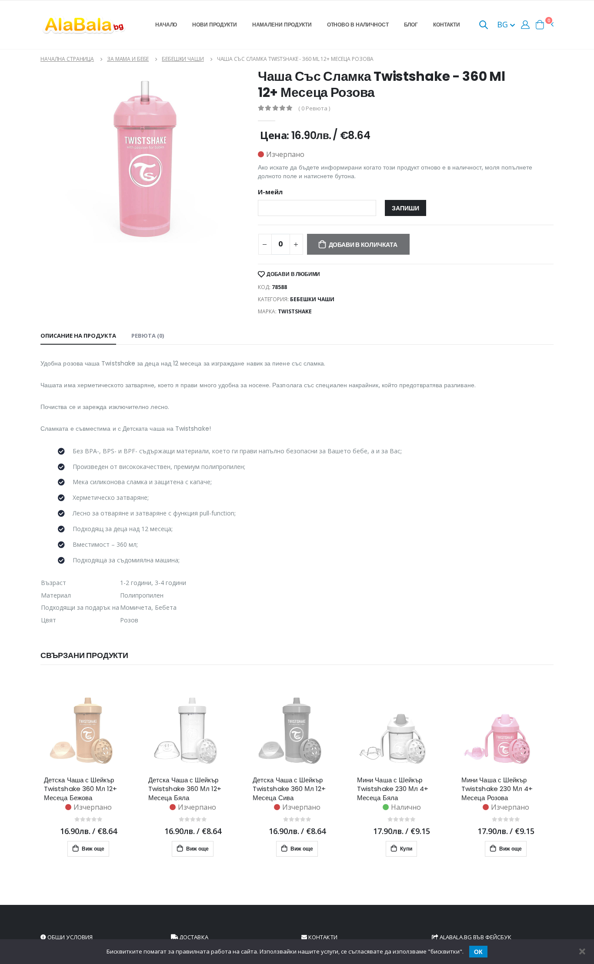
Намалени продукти (282, 24)
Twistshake (295, 311)
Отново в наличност (358, 24)
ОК (478, 951)
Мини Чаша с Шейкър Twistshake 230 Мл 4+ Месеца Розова (497, 789)
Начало (166, 24)
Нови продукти (214, 24)
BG (503, 24)
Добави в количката (363, 244)
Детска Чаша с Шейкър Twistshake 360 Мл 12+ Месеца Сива (289, 789)
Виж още (92, 848)
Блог (411, 24)
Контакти (446, 24)
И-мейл (270, 192)
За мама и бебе (128, 59)
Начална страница (67, 59)
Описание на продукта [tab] (78, 335)
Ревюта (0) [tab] (147, 335)
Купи (405, 848)
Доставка (193, 937)
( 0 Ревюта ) (314, 108)
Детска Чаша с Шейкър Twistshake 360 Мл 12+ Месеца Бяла (185, 789)
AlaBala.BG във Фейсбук (474, 937)
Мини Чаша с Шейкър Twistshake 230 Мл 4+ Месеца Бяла (393, 789)
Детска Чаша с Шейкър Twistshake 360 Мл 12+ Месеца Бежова (80, 789)
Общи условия (69, 937)
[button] (483, 25)
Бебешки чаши (183, 59)
